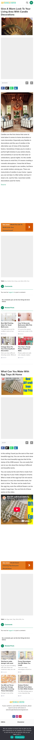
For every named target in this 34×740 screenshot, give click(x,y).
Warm (22, 281)
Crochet (5, 672)
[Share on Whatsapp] (11, 88)
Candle (9, 281)
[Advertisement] (17, 58)
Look (19, 281)
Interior (6, 83)
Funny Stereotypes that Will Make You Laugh (24, 663)
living (15, 281)
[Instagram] (17, 716)
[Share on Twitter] (7, 88)
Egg (8, 619)
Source (3, 185)
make (10, 619)
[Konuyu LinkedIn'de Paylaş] (16, 88)
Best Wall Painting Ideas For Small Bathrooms (7, 325)
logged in (11, 292)
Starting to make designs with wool (7, 662)
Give (12, 281)
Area (5, 281)
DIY (5, 442)
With (25, 281)
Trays (14, 619)
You (23, 619)
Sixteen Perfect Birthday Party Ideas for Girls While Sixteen (25, 687)
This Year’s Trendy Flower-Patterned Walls (24, 349)
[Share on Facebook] (3, 88)
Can (5, 619)
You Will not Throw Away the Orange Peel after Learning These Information (7, 688)
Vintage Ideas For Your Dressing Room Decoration (8, 349)
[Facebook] (13, 716)
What (17, 619)
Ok (12, 737)
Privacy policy (20, 737)
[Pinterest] (20, 716)
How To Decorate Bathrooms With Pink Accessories (25, 325)
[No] (32, 733)
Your (28, 281)
